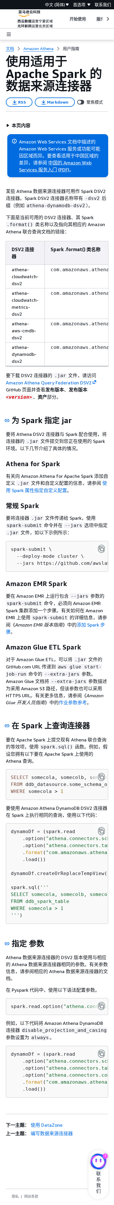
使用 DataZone (47, 1125)
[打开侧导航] (9, 34)
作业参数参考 (73, 702)
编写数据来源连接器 (52, 1133)
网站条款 (31, 1196)
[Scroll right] (107, 19)
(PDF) (63, 170)
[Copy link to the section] (7, 420)
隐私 (15, 1196)
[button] (18, 125)
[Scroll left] (65, 19)
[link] (71, 49)
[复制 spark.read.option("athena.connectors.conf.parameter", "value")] (101, 1006)
